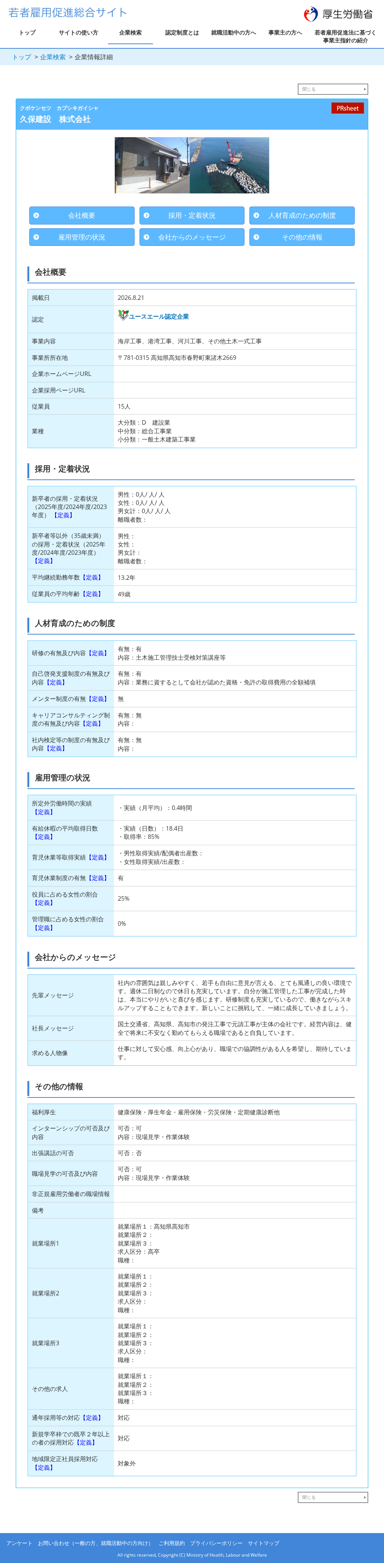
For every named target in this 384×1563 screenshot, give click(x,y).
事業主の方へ (285, 32)
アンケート (19, 1543)
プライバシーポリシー (216, 1543)
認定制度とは (182, 32)
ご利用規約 (172, 1543)
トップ (27, 32)
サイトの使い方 (78, 32)
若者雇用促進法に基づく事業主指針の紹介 (345, 36)
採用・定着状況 (192, 215)
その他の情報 (302, 236)
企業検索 (130, 32)
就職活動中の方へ (233, 32)
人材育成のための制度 (302, 215)
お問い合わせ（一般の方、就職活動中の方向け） (95, 1543)
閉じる (309, 89)
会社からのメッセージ (192, 236)
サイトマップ (263, 1543)
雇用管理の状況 (81, 236)
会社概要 (81, 215)
